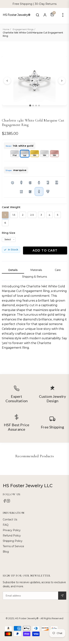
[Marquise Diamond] (39, 191)
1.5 (14, 214)
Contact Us (10, 519)
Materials (36, 270)
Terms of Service (13, 546)
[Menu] (63, 15)
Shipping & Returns (34, 276)
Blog (6, 551)
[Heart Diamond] (48, 191)
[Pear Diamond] (39, 183)
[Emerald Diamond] (48, 183)
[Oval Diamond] (21, 183)
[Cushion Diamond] (30, 183)
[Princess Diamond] (21, 191)
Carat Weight (11, 207)
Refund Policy (12, 535)
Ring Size (8, 233)
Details (13, 270)
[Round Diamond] (12, 183)
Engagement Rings (23, 29)
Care (58, 270)
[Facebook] (4, 501)
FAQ (5, 525)
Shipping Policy (12, 541)
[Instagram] (8, 501)
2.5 (32, 214)
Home (6, 29)
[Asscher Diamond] (30, 191)
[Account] (45, 15)
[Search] (37, 15)
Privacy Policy (12, 530)
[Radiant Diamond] (57, 183)
